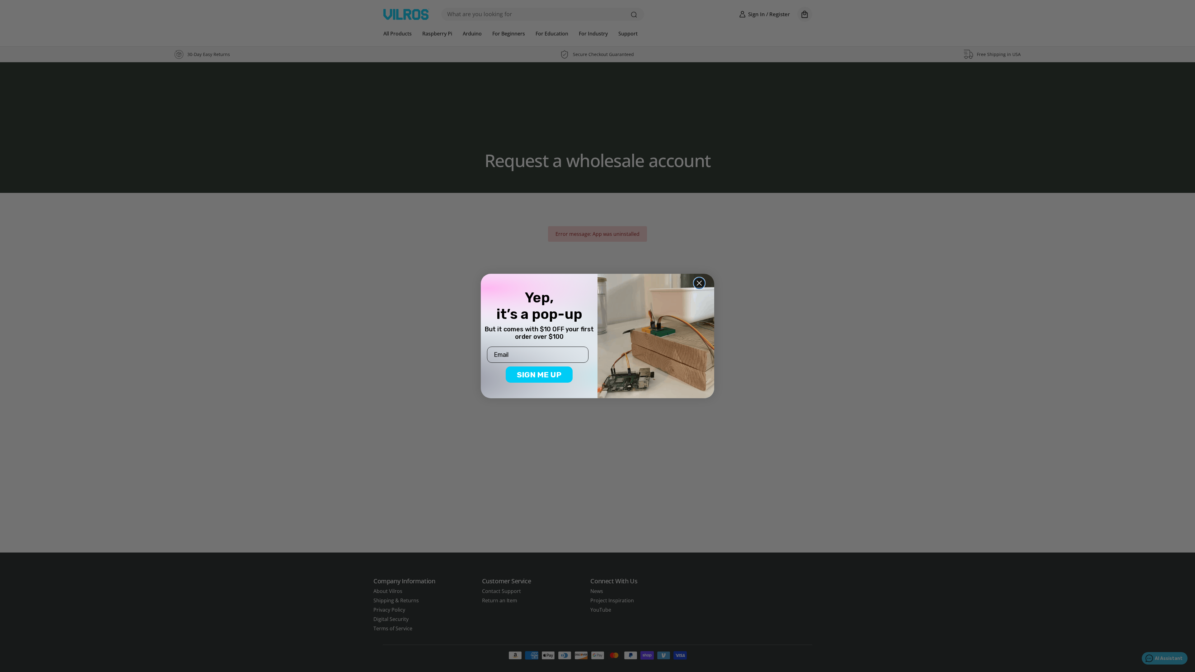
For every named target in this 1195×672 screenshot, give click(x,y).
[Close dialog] (699, 283)
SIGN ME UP (539, 374)
